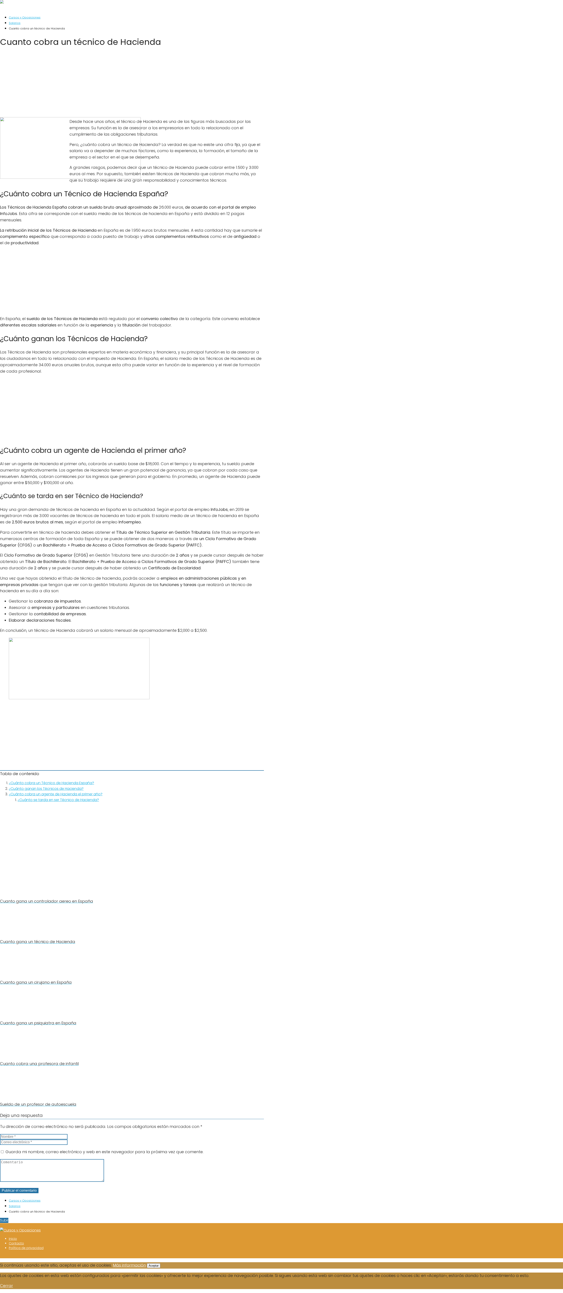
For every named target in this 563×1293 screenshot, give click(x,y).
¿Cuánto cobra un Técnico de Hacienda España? (51, 782)
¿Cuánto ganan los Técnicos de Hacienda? (46, 788)
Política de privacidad (26, 1248)
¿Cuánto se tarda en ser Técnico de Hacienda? (58, 799)
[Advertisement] (132, 84)
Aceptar (154, 1265)
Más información (129, 1265)
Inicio (13, 1239)
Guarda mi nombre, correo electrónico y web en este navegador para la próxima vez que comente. (104, 1152)
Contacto (16, 1243)
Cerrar (6, 1285)
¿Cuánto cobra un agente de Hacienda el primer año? (55, 794)
